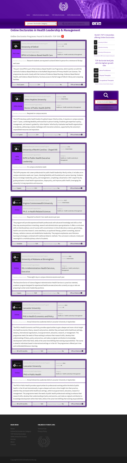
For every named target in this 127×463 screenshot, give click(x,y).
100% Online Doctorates (73, 15)
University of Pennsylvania (104, 52)
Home (28, 15)
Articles (85, 15)
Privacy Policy (42, 431)
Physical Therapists (105, 75)
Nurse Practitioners (105, 70)
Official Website (76, 85)
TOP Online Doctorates (58, 15)
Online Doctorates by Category (41, 15)
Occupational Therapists (106, 80)
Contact (98, 15)
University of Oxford (102, 42)
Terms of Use (42, 429)
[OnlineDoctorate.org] (63, 7)
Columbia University (103, 47)
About (91, 15)
